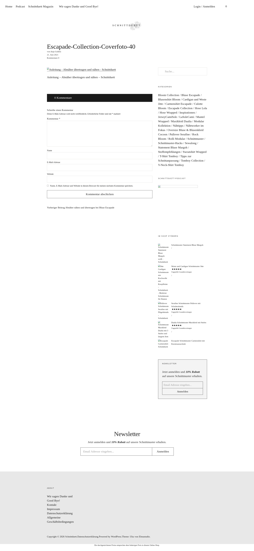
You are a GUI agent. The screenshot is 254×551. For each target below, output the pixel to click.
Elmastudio (144, 536)
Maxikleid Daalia (181, 121)
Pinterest (249, 275)
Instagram (249, 259)
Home (8, 6)
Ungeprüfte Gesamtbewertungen (181, 272)
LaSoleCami (186, 117)
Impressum (53, 509)
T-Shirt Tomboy (169, 156)
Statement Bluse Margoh (172, 147)
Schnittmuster (195, 138)
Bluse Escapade (190, 95)
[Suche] (234, 6)
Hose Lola (201, 108)
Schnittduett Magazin (40, 6)
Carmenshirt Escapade (178, 103)
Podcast (20, 6)
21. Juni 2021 (52, 55)
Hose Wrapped (168, 112)
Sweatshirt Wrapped (195, 151)
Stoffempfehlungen (169, 151)
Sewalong (190, 143)
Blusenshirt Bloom (169, 99)
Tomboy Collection (192, 160)
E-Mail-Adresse (53, 162)
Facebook (249, 267)
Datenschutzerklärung (60, 513)
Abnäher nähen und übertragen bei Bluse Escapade (80, 207)
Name (49, 150)
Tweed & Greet (249, 282)
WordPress (116, 536)
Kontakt (51, 504)
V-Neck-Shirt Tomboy (171, 165)
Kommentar (53, 118)
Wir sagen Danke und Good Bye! (78, 6)
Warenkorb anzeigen (224, 6)
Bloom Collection (168, 95)
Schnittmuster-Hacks (170, 143)
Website (50, 174)
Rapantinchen (249, 290)
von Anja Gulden (54, 52)
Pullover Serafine (180, 134)
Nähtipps (178, 125)
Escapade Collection (180, 108)
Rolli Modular (176, 138)
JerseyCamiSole (167, 117)
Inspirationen (187, 112)
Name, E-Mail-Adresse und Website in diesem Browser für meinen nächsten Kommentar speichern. (91, 186)
